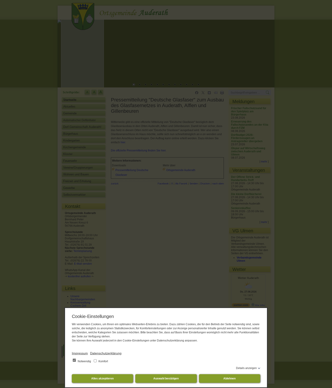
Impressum (80, 353)
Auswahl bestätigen (166, 378)
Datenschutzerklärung (106, 353)
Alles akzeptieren (102, 378)
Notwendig (84, 361)
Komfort (103, 361)
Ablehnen (229, 378)
